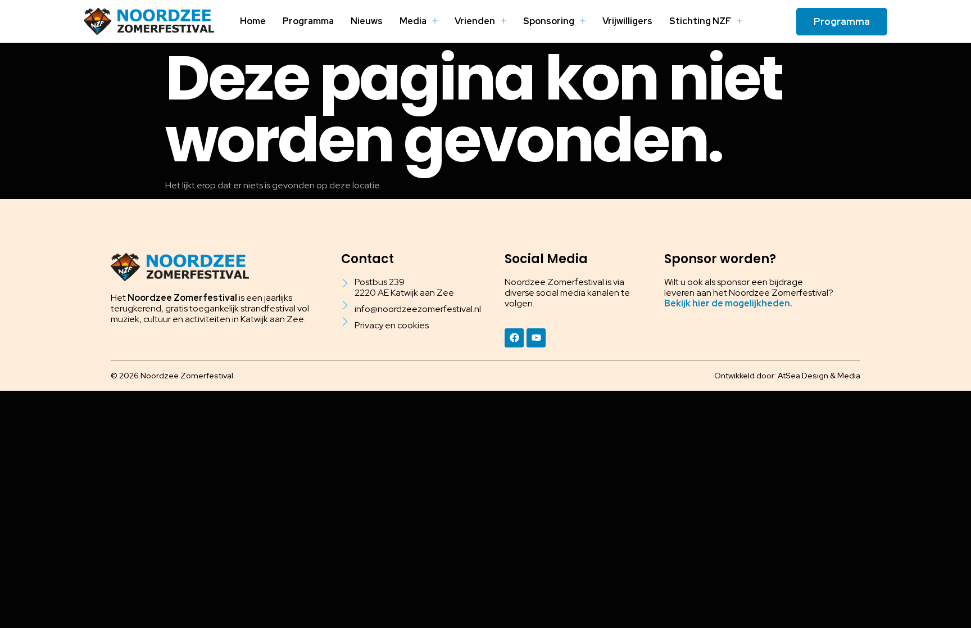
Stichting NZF (700, 21)
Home (253, 21)
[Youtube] (536, 337)
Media (413, 21)
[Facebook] (514, 337)
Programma (308, 21)
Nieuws (367, 21)
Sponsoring (548, 21)
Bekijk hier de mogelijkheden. (728, 303)
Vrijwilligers (627, 21)
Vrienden (475, 21)
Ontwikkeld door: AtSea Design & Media (787, 376)
